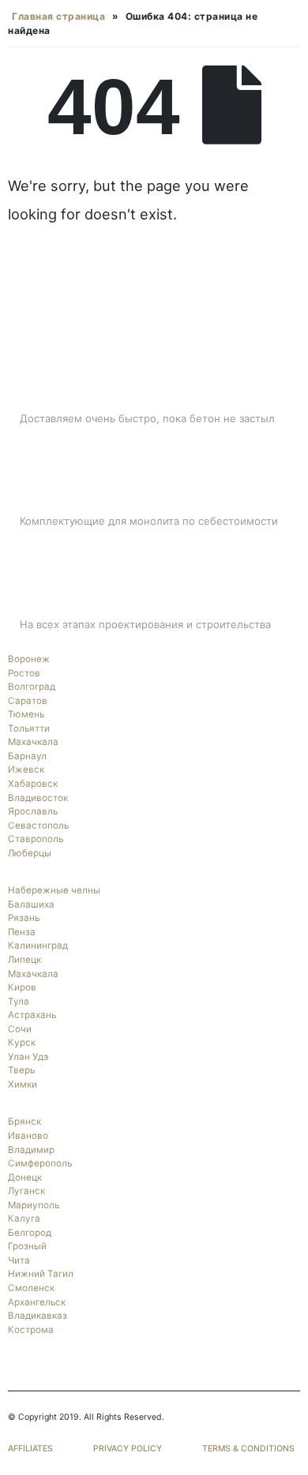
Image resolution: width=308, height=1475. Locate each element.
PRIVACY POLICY (127, 1448)
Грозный (27, 1246)
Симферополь (40, 1163)
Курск (22, 1042)
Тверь (21, 1070)
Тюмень (26, 714)
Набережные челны (54, 890)
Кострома (31, 1329)
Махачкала (33, 741)
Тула (18, 1001)
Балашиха (31, 904)
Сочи (20, 1029)
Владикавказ (37, 1315)
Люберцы (29, 853)
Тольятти (29, 728)
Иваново (28, 1135)
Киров (22, 987)
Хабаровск (33, 783)
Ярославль (33, 811)
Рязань (23, 917)
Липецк (24, 959)
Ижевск (26, 769)
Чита (19, 1260)
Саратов (27, 700)
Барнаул (27, 756)
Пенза (22, 932)
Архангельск (37, 1302)
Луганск (26, 1190)
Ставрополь (35, 838)
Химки (22, 1084)
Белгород (29, 1232)
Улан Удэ (28, 1056)
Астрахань (32, 1014)
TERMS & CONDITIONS (248, 1448)
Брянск (24, 1121)
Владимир (31, 1149)
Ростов (24, 673)
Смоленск (31, 1287)
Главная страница (58, 16)
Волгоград (31, 686)
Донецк (25, 1177)
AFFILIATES (30, 1448)
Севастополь (38, 825)
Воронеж (29, 658)
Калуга (24, 1218)
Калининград (38, 945)
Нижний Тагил (40, 1273)
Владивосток (38, 797)
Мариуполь (33, 1205)
